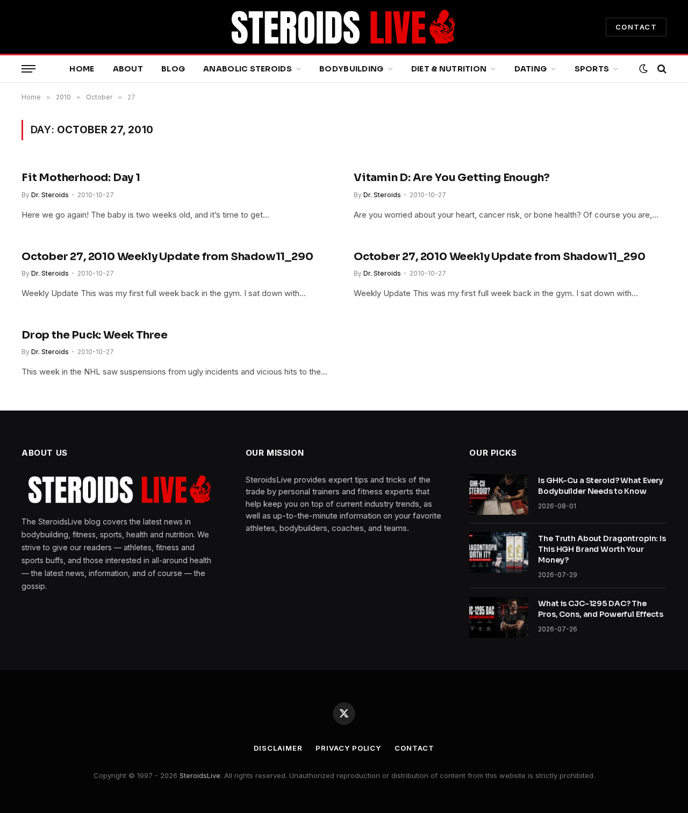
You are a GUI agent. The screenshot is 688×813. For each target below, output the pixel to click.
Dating (530, 69)
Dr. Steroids (50, 195)
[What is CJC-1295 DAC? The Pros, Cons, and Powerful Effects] (498, 617)
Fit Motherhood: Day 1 (81, 177)
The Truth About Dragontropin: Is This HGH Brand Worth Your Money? (602, 549)
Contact (414, 748)
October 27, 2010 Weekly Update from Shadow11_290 (167, 256)
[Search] (660, 69)
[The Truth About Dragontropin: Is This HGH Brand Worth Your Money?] (498, 552)
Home (81, 69)
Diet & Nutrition (448, 69)
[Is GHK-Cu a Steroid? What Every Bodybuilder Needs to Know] (498, 494)
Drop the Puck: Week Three (95, 335)
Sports (592, 69)
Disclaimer (278, 748)
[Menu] (28, 69)
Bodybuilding (351, 69)
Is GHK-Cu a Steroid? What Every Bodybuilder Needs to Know (600, 486)
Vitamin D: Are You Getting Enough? (452, 177)
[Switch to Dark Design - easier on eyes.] (643, 69)
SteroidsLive (200, 775)
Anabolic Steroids (247, 69)
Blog (173, 69)
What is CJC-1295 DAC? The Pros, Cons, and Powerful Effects (600, 609)
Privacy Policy (348, 748)
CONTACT (636, 27)
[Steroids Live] (344, 27)
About (128, 69)
